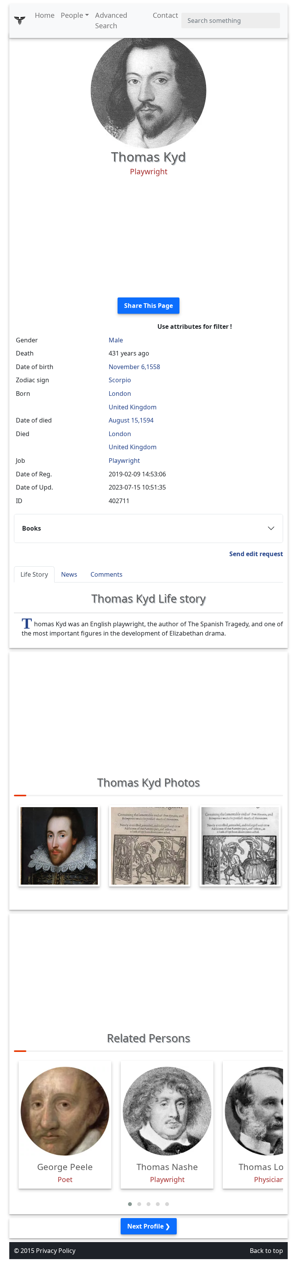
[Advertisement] (148, 237)
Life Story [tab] (34, 574)
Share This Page (148, 305)
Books (31, 528)
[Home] (20, 20)
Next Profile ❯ (148, 1226)
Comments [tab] (106, 574)
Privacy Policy (55, 1250)
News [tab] (69, 574)
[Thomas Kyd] (148, 90)
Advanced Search (111, 20)
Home (45, 15)
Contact (165, 15)
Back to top (266, 1250)
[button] (130, 1204)
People (72, 15)
